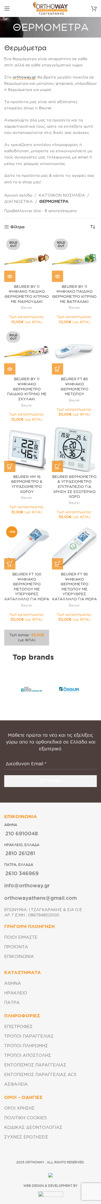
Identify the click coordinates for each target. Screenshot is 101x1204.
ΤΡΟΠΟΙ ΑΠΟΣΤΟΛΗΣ (27, 1055)
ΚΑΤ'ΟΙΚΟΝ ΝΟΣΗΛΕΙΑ (62, 195)
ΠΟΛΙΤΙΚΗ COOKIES (25, 1117)
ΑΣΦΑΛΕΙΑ (16, 1084)
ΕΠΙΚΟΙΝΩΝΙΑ (19, 956)
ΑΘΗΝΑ (12, 983)
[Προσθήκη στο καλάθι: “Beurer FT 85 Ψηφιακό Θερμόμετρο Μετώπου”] (57, 369)
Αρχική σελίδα (18, 195)
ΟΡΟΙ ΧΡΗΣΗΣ (19, 1108)
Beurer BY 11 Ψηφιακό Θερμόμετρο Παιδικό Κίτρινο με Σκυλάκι (27, 389)
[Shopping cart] (94, 8)
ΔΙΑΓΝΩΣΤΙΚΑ (18, 201)
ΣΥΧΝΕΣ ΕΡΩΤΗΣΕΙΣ (26, 1137)
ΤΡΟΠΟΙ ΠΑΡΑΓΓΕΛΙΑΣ (29, 1036)
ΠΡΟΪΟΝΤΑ (16, 946)
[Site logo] (50, 8)
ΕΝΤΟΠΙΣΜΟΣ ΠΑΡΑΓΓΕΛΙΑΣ (35, 1064)
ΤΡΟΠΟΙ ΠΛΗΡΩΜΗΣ (26, 1045)
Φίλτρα (17, 227)
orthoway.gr (24, 77)
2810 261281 (20, 853)
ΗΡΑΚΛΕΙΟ (15, 992)
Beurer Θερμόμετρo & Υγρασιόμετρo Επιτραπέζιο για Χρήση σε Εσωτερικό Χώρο (74, 487)
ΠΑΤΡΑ (12, 1002)
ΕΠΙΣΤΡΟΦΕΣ (18, 1026)
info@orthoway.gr (27, 885)
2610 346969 (22, 873)
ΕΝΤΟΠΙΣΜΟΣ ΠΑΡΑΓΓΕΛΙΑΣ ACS (40, 1074)
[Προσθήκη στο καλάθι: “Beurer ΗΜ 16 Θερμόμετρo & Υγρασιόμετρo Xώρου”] (9, 466)
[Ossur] (69, 689)
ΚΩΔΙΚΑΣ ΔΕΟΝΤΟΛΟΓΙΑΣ (33, 1127)
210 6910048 (21, 833)
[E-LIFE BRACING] (31, 689)
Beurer (26, 307)
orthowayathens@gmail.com (40, 898)
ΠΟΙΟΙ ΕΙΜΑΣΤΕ (21, 937)
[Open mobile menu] (7, 8)
